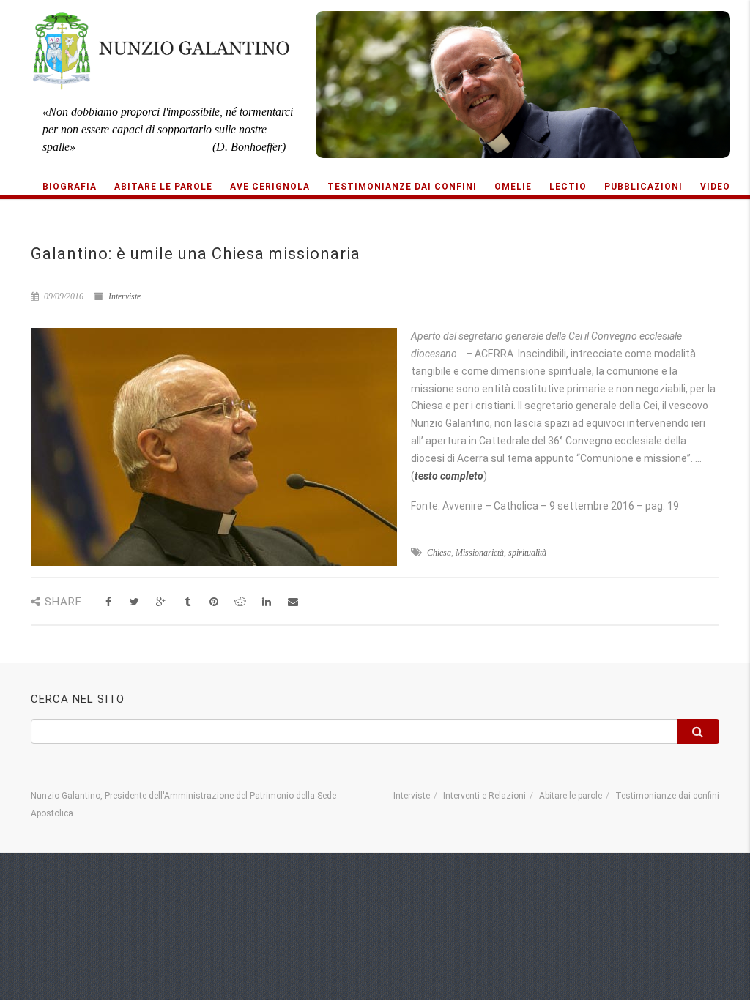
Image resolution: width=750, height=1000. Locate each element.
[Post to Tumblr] (187, 602)
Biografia (69, 187)
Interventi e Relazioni (484, 796)
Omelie (513, 187)
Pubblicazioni (643, 187)
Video (715, 187)
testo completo (449, 476)
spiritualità (527, 553)
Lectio (568, 187)
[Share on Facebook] (108, 602)
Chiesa (439, 553)
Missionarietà (480, 553)
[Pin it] (213, 602)
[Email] (292, 602)
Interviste (124, 296)
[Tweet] (134, 602)
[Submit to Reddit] (240, 602)
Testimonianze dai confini (402, 187)
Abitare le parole (163, 187)
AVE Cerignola (270, 187)
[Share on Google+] (161, 602)
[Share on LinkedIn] (266, 602)
